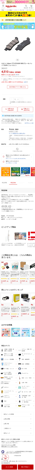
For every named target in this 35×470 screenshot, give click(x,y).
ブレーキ (22, 10)
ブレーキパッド (30, 10)
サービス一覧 (4, 461)
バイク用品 (9, 10)
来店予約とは (28, 123)
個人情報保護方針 (5, 463)
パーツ (15, 10)
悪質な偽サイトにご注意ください (9, 446)
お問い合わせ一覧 (13, 461)
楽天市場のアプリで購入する (17, 87)
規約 (33, 123)
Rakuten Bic (11, 6)
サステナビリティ (22, 461)
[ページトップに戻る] (32, 464)
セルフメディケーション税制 (8, 445)
